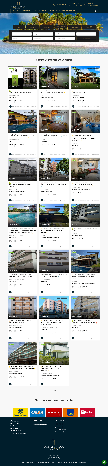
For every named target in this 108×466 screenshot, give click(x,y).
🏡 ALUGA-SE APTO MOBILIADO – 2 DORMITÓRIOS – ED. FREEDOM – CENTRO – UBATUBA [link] (20, 185)
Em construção (33, 68)
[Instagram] (54, 457)
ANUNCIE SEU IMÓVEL (54, 11)
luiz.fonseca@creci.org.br (63, 432)
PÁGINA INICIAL (16, 11)
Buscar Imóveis (86, 38)
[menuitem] (95, 10)
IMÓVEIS (34, 11)
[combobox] (22, 34)
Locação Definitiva (23, 160)
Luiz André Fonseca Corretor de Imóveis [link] (20, 106)
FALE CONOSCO (43, 11)
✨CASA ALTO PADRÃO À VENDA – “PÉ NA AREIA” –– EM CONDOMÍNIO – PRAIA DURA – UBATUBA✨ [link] (84, 276)
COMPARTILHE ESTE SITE (68, 11)
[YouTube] (58, 457)
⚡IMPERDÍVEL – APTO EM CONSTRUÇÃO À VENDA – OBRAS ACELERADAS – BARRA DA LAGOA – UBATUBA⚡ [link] (52, 322)
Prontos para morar (63, 68)
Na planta (34, 298)
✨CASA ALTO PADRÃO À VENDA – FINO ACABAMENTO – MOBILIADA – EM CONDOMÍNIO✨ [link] (51, 368)
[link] (22, 77)
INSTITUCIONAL (26, 11)
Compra (27, 68)
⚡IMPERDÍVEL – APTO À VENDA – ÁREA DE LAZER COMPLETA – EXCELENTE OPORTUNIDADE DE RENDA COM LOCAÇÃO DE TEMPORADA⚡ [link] (22, 231)
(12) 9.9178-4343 (61, 4)
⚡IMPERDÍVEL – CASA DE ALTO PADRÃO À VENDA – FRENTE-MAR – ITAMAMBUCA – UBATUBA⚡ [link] (52, 231)
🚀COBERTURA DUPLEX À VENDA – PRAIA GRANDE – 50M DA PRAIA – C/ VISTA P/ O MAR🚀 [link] (53, 185)
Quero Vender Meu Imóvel (40, 424)
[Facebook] (50, 457)
